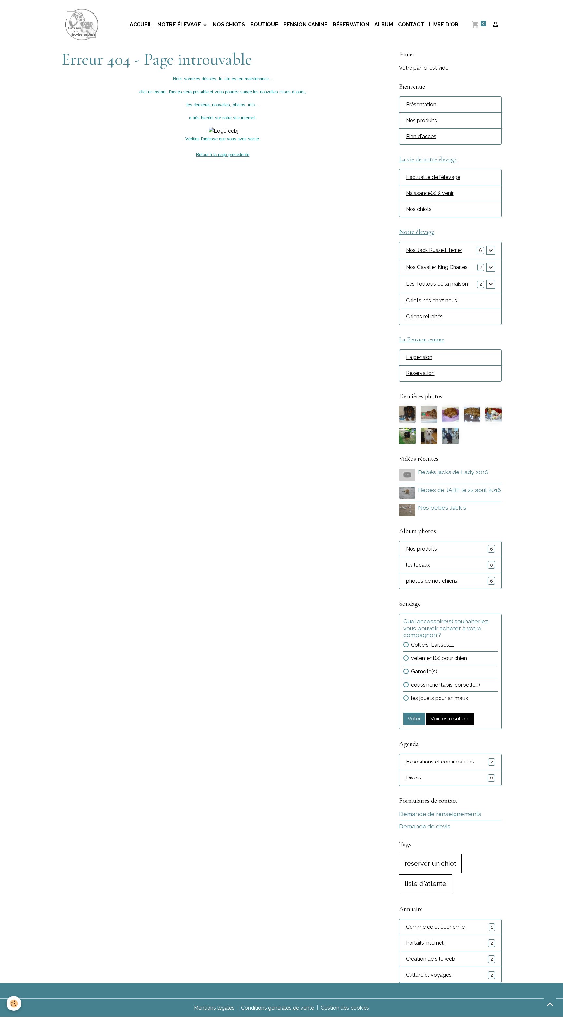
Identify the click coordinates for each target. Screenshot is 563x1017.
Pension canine (305, 25)
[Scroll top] (550, 1004)
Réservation (351, 25)
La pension (419, 357)
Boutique (264, 25)
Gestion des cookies (345, 1008)
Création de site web (449, 959)
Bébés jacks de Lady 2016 (453, 472)
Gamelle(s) (424, 671)
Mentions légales (214, 1008)
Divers (449, 778)
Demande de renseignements (440, 813)
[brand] (83, 24)
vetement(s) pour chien (439, 658)
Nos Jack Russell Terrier (434, 250)
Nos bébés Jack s (442, 507)
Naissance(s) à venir (430, 193)
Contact (411, 25)
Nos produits (421, 120)
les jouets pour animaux (439, 698)
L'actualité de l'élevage (433, 177)
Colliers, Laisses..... (432, 645)
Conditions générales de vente (277, 1008)
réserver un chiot (430, 863)
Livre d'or (443, 25)
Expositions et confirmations (449, 762)
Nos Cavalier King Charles (437, 267)
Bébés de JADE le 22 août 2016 (459, 490)
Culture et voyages (449, 975)
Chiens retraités (424, 316)
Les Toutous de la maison (437, 284)
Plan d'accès (421, 136)
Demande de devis (424, 826)
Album (383, 25)
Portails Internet (449, 943)
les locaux (449, 565)
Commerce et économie (449, 927)
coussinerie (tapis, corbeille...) (445, 685)
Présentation (421, 104)
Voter (414, 719)
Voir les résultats (450, 719)
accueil (141, 25)
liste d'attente (425, 884)
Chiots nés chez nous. (432, 301)
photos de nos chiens (449, 581)
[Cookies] (14, 1003)
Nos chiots (229, 25)
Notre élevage (179, 25)
